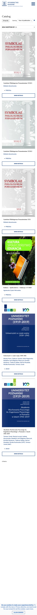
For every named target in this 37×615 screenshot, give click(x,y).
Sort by (14, 20)
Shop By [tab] (5, 20)
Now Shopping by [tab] (8, 27)
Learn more (29, 609)
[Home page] (12, 4)
